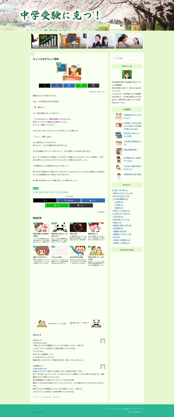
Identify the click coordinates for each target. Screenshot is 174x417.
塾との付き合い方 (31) (121, 196)
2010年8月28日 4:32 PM (40, 368)
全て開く (115, 190)
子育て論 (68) (118, 216)
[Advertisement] (69, 292)
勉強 (42, 192)
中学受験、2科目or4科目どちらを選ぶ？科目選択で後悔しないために (133, 126)
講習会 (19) (117, 222)
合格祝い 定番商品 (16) (121, 240)
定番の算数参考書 (130, 149)
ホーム (106, 409)
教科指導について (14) (121, 219)
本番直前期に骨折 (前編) (132, 174)
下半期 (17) (119, 205)
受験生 (36, 192)
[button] (93, 86)
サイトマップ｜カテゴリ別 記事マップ (120, 409)
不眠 (59, 192)
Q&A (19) (116, 237)
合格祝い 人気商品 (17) (121, 243)
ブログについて (137, 409)
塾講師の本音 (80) (119, 231)
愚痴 (47, 192)
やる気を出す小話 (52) (121, 213)
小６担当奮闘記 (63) (120, 199)
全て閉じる (123, 190)
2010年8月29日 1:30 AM (40, 343)
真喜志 (35, 340)
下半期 (36, 188)
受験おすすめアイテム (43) (123, 193)
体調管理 (65, 192)
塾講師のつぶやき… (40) (122, 234)
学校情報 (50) (118, 228)
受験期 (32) (119, 208)
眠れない (53, 192)
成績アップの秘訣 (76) (121, 211)
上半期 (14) (119, 202)
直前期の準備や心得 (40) (122, 225)
